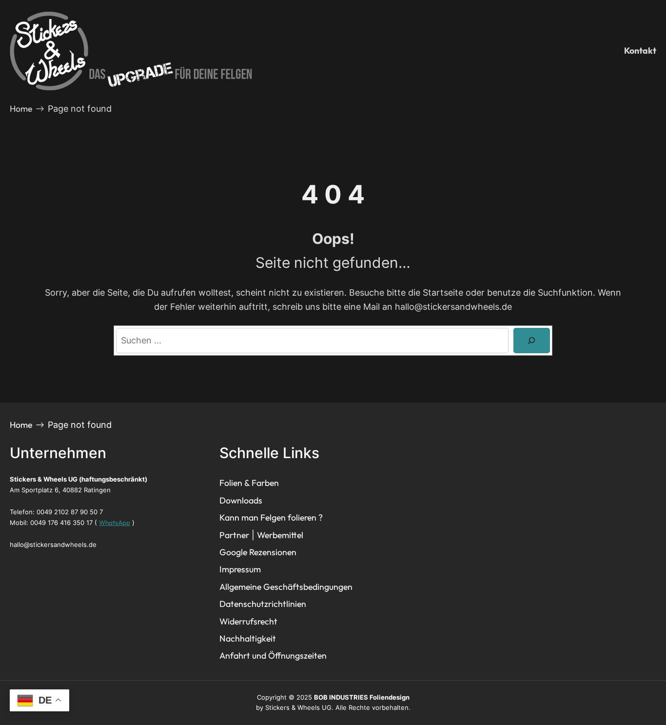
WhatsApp (114, 522)
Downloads (240, 500)
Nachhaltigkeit (247, 638)
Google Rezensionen (257, 552)
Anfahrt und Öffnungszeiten (273, 655)
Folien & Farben (249, 482)
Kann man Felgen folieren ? (271, 517)
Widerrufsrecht (248, 621)
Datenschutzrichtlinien (262, 603)
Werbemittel (280, 535)
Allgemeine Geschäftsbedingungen (286, 586)
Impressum (240, 569)
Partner (234, 535)
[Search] (531, 340)
